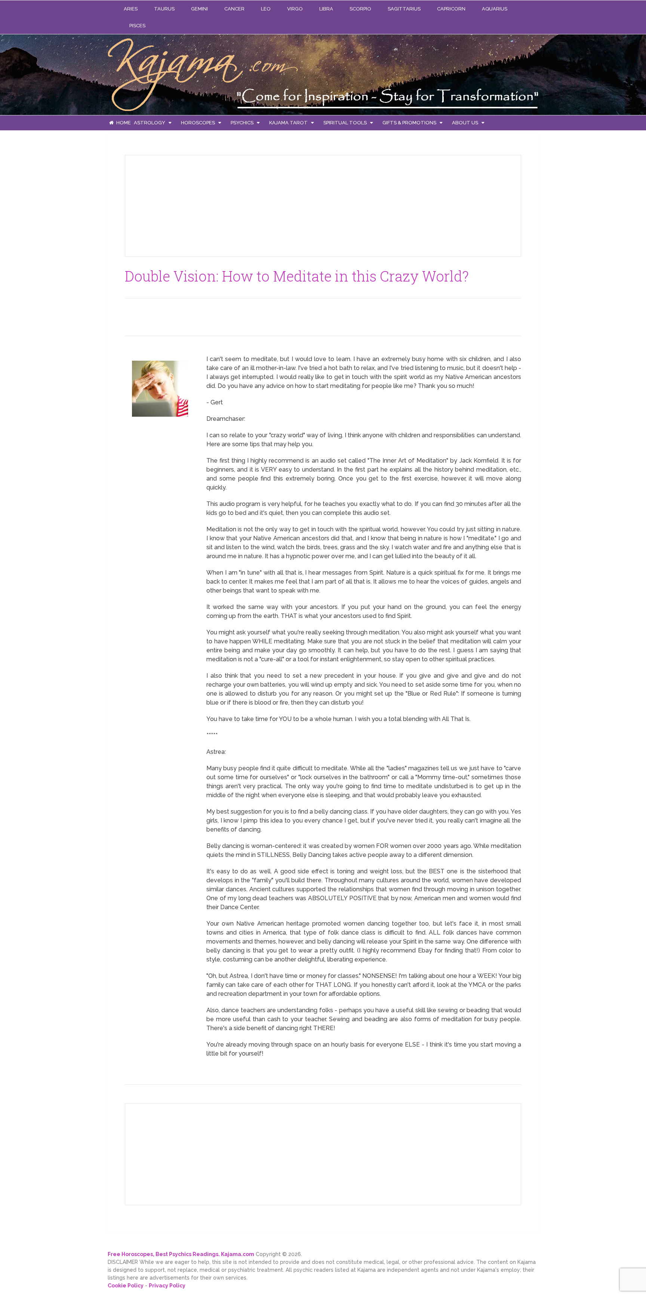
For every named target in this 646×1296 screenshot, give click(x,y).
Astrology (149, 122)
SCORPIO (360, 9)
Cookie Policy (126, 1286)
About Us (465, 122)
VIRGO (295, 9)
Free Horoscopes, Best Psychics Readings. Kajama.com (181, 1254)
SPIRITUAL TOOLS (345, 122)
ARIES (131, 9)
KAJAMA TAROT (288, 122)
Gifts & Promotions (409, 122)
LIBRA (326, 9)
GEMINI (199, 9)
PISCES (137, 25)
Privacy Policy (167, 1286)
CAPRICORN (451, 9)
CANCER (234, 9)
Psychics (242, 122)
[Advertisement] (187, 204)
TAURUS (164, 9)
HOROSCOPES (198, 122)
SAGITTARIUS (404, 9)
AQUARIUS (494, 9)
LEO (266, 9)
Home (123, 122)
